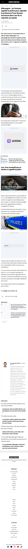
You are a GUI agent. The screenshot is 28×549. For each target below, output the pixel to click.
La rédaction (14, 529)
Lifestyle (14, 499)
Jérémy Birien (5, 21)
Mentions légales (14, 533)
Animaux (14, 473)
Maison (14, 501)
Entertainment (14, 477)
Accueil (2, 6)
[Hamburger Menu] (3, 2)
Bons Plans (14, 475)
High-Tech (14, 485)
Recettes (14, 483)
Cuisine (14, 481)
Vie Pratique (14, 511)
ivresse (6, 272)
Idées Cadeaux (14, 515)
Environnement (14, 479)
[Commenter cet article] (6, 26)
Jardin (14, 489)
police (2, 198)
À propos (14, 525)
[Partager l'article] (2, 26)
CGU (14, 535)
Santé (14, 503)
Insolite (11, 6)
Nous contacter (14, 527)
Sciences (14, 505)
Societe (6, 6)
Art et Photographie (14, 471)
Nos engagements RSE (14, 531)
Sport (14, 509)
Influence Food (14, 537)
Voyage (14, 513)
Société (14, 507)
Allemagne (4, 95)
